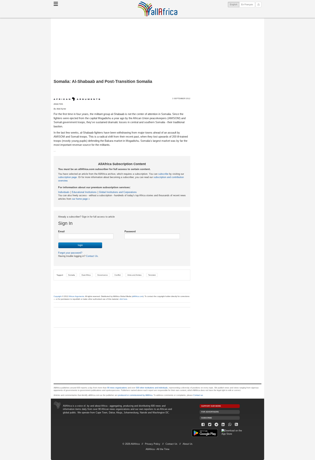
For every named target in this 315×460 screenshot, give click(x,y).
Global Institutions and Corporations (118, 192)
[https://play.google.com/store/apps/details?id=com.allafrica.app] (205, 433)
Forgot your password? (70, 252)
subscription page (67, 177)
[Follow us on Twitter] (209, 424)
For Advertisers (210, 412)
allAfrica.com (137, 296)
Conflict (117, 275)
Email (61, 231)
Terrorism (152, 275)
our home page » (81, 198)
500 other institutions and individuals (152, 388)
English (234, 4)
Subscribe (206, 418)
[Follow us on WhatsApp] (229, 424)
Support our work (211, 406)
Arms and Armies (134, 275)
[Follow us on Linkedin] (223, 424)
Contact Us (91, 256)
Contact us (198, 395)
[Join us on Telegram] (216, 424)
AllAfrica (157, 8)
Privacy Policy (152, 444)
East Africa (86, 275)
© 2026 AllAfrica (131, 444)
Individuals (63, 192)
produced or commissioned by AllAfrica (135, 395)
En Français (247, 4)
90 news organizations (117, 388)
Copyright (58, 296)
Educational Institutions (84, 192)
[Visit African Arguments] (77, 99)
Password (130, 231)
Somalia (71, 275)
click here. (123, 299)
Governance (102, 275)
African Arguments (76, 296)
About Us (187, 444)
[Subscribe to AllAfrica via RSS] (236, 424)
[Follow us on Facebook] (203, 424)
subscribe (163, 174)
